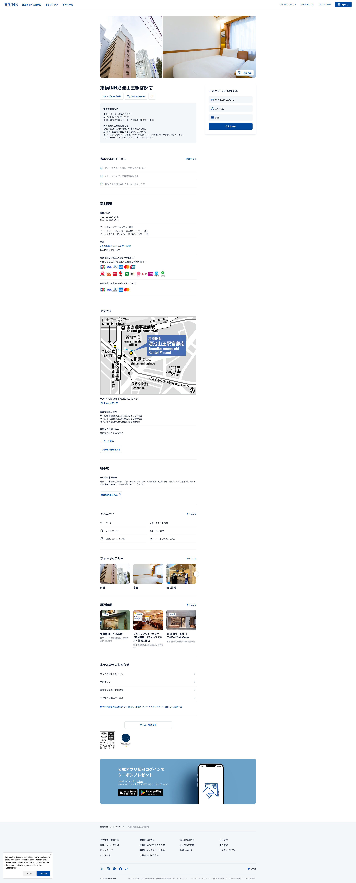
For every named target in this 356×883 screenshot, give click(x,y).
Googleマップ (111, 403)
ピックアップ (51, 4)
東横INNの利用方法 (149, 855)
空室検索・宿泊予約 (31, 4)
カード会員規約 (250, 878)
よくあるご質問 (324, 4)
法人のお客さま (307, 4)
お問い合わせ (186, 850)
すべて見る (191, 513)
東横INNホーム (106, 827)
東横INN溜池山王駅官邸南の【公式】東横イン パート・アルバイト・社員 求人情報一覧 (141, 706)
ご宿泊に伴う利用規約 (219, 878)
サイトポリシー (182, 878)
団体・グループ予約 (111, 96)
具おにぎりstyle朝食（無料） (118, 245)
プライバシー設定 (133, 879)
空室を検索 (230, 126)
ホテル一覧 (67, 4)
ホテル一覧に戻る (148, 724)
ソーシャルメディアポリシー (199, 878)
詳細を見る (191, 158)
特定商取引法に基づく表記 (165, 878)
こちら (140, 781)
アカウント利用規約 (236, 878)
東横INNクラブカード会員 (152, 850)
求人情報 (223, 844)
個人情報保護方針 (148, 878)
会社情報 (223, 839)
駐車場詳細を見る (109, 494)
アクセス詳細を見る (111, 449)
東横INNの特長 (147, 839)
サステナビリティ (227, 850)
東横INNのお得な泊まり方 (152, 844)
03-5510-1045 (138, 96)
